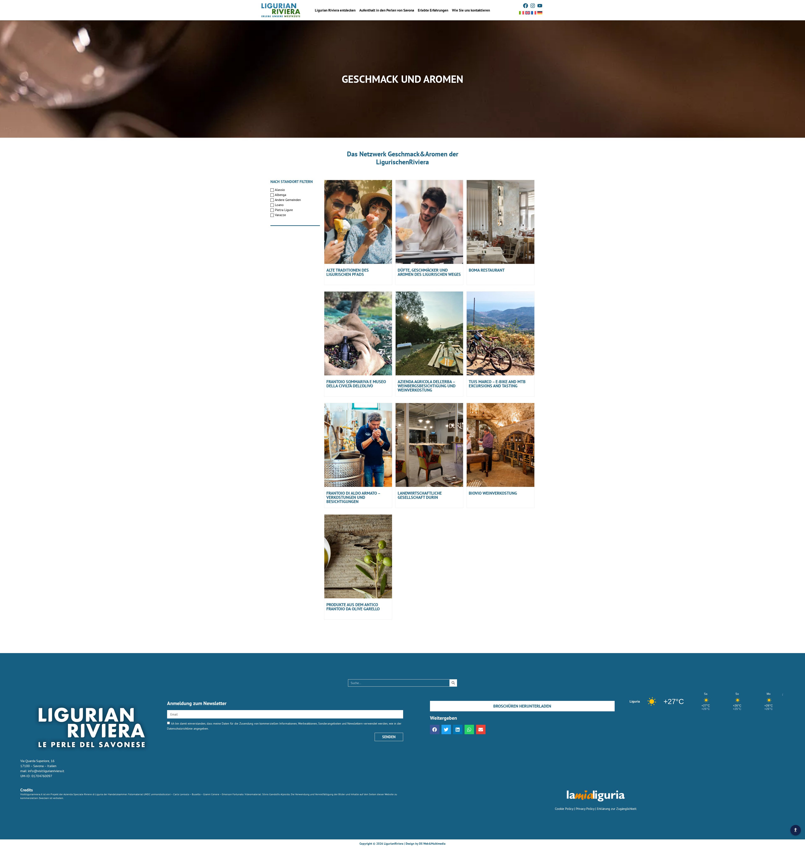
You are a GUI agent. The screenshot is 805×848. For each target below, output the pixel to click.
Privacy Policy (585, 809)
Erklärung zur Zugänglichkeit (617, 809)
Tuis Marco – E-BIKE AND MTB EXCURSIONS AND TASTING (497, 384)
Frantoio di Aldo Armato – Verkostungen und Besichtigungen (353, 497)
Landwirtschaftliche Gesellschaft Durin (420, 495)
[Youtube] (539, 5)
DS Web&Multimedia (432, 843)
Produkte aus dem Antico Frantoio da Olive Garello (353, 607)
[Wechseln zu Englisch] (527, 12)
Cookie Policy (564, 809)
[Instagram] (532, 5)
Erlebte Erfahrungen (433, 10)
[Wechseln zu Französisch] (533, 12)
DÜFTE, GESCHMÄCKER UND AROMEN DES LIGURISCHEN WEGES (429, 272)
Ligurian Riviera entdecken (335, 10)
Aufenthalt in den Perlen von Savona (386, 10)
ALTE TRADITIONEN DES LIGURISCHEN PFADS (347, 272)
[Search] (453, 682)
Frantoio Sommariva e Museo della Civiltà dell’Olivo (356, 384)
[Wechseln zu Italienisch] (521, 12)
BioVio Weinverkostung (493, 493)
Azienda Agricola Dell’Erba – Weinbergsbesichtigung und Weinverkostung (427, 386)
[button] (434, 729)
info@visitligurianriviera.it (46, 771)
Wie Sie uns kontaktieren (471, 10)
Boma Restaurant (487, 270)
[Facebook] (525, 5)
